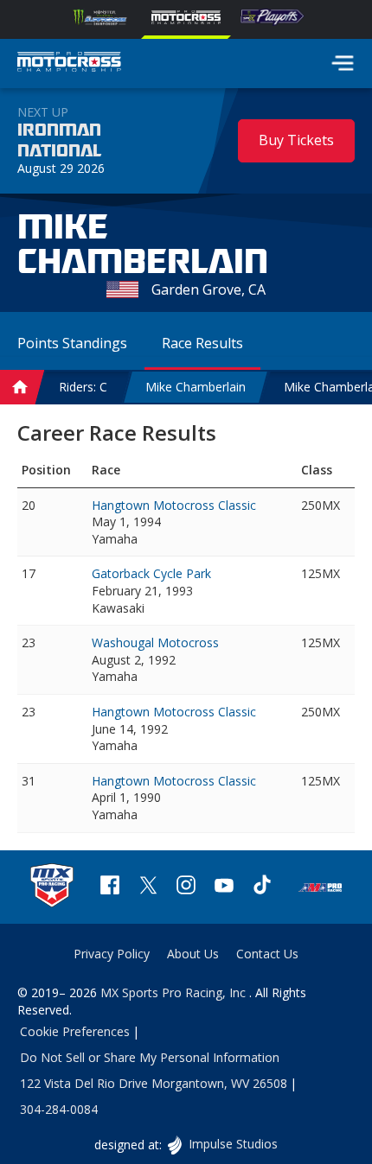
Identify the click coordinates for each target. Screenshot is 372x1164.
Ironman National (59, 141)
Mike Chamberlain (195, 386)
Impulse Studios (232, 1143)
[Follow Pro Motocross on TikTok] (262, 887)
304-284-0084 (59, 1109)
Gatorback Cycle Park (151, 573)
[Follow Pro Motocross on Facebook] (110, 887)
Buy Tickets (296, 139)
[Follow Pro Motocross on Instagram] (186, 887)
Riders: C (83, 386)
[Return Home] (69, 64)
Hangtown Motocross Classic (174, 505)
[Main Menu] (343, 63)
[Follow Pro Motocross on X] (148, 887)
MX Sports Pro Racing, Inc (174, 992)
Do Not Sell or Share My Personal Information (149, 1057)
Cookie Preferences (75, 1031)
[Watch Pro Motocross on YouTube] (224, 887)
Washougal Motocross (155, 642)
